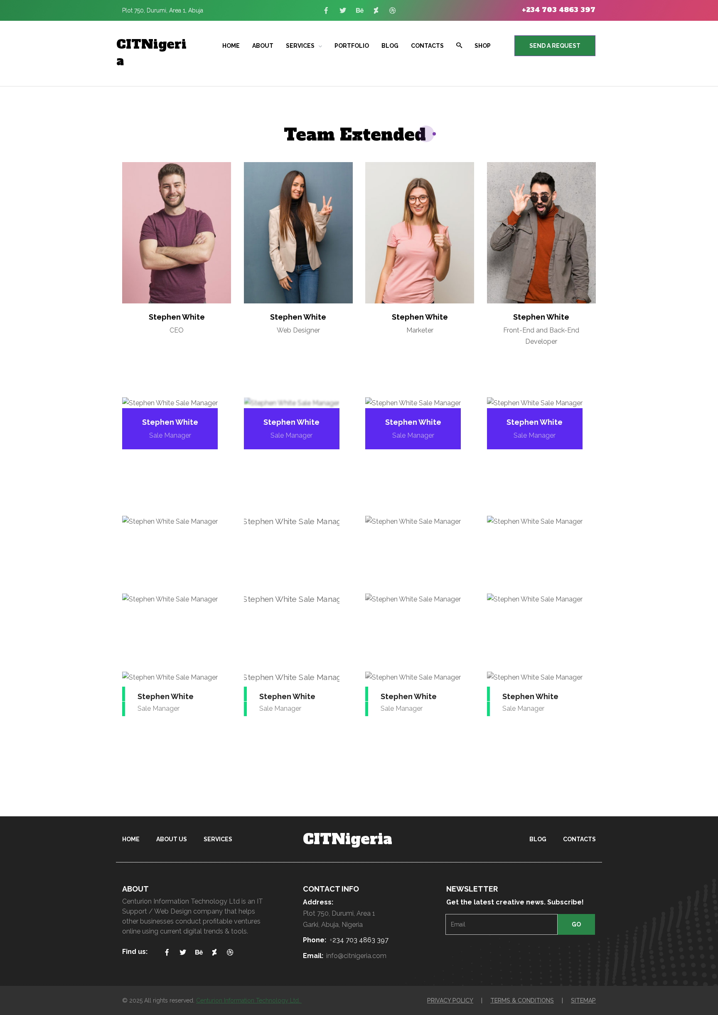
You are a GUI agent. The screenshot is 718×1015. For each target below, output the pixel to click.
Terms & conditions (522, 1000)
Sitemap (583, 1000)
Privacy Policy (450, 1000)
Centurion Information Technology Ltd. (249, 1000)
